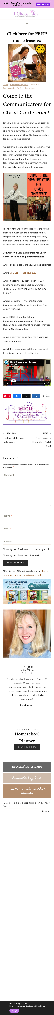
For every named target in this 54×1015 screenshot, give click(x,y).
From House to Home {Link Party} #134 (41, 439)
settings (41, 1006)
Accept (14, 1011)
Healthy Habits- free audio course (13, 437)
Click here (17, 34)
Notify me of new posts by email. (22, 555)
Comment (9, 475)
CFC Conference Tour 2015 (23, 272)
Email (7, 528)
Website (8, 541)
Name (8, 515)
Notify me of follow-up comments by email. (28, 549)
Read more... (27, 705)
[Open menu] (27, 23)
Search (6, 806)
